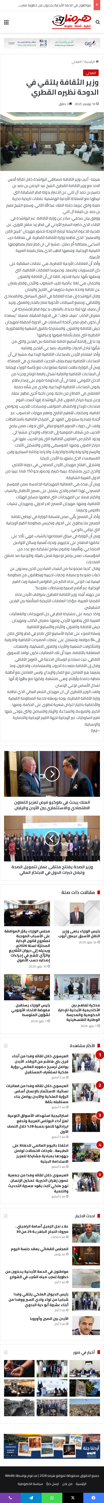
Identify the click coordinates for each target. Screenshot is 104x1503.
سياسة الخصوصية (30, 1484)
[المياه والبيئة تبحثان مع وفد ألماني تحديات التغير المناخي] (19, 1388)
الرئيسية (90, 62)
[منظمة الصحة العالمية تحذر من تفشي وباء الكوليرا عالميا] (84, 1388)
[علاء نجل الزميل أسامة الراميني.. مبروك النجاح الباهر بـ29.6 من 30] (86, 1233)
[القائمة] (6, 23)
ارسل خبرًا (52, 1484)
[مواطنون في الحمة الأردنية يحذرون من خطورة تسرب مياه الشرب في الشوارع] (86, 1278)
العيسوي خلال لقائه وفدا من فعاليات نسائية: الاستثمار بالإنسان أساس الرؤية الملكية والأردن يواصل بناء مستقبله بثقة (37, 1093)
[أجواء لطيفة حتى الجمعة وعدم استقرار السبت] (84, 1407)
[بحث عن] (97, 23)
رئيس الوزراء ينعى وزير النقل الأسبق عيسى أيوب (79, 933)
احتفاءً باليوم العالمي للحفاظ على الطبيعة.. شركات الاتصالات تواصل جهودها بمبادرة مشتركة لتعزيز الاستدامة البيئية (40, 1153)
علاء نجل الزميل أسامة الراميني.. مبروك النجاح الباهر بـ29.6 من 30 (41, 1229)
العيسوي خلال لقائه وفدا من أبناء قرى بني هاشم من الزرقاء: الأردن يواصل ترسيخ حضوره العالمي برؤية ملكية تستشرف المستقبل (39, 1064)
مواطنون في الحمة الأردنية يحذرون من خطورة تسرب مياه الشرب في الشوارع (36, 1274)
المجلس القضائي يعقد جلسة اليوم (39, 1249)
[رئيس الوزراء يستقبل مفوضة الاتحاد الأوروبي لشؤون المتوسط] (27, 987)
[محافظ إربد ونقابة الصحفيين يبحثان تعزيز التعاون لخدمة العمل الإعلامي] (52, 1407)
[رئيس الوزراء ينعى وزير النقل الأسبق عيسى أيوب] (77, 913)
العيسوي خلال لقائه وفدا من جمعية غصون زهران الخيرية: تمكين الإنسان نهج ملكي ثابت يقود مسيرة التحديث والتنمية (38, 1183)
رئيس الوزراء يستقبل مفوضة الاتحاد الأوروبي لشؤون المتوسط (30, 1010)
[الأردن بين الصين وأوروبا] (86, 1325)
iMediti (10, 1475)
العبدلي (76, 62)
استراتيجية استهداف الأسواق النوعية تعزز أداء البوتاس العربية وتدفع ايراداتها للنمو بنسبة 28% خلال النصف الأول (37, 1123)
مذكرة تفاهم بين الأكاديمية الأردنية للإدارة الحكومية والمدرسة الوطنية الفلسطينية (79, 1012)
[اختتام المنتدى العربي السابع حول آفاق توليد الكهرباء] (52, 1388)
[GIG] (52, 43)
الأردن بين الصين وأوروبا (49, 1318)
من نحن (67, 1484)
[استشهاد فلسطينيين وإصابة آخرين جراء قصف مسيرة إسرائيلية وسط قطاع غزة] (19, 1407)
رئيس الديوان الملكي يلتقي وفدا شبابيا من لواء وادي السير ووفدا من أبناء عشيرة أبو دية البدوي (38, 1299)
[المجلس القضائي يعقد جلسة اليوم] (86, 1255)
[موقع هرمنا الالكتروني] (71, 21)
